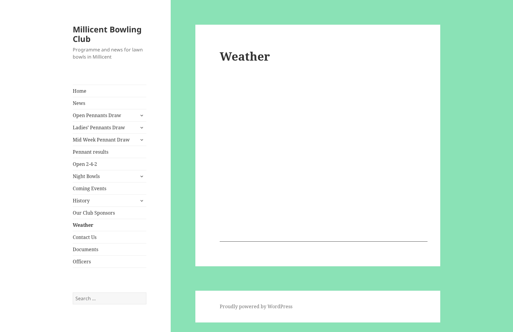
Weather (83, 225)
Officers (82, 261)
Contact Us (84, 237)
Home (79, 91)
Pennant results (90, 152)
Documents (85, 249)
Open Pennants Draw (97, 115)
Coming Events (89, 188)
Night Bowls (86, 176)
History (81, 200)
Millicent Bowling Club (107, 34)
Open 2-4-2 (85, 164)
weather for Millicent (324, 239)
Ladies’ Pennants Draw (99, 127)
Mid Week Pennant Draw (101, 139)
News (79, 103)
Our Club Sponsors (94, 213)
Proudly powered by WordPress (256, 306)
